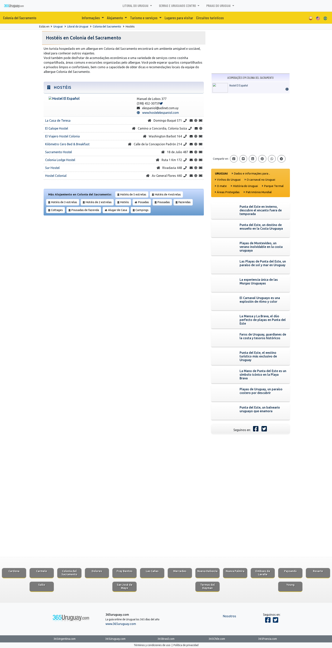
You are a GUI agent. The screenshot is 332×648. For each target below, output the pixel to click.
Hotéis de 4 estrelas (168, 194)
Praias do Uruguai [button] (218, 5)
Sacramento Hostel (58, 152)
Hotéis (124, 202)
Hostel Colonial (55, 175)
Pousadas (163, 202)
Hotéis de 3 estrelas (64, 202)
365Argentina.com (65, 638)
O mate (222, 186)
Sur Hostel (52, 167)
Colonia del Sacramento (19, 17)
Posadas (143, 202)
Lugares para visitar (179, 17)
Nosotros (229, 616)
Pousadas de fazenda (85, 210)
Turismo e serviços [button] (144, 17)
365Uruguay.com (115, 638)
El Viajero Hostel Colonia (62, 136)
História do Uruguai (245, 186)
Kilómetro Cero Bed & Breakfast (67, 144)
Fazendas (184, 202)
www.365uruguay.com (120, 624)
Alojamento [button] (115, 17)
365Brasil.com (166, 638)
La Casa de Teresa (58, 120)
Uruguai (58, 26)
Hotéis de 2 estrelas (98, 202)
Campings (142, 210)
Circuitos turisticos (210, 17)
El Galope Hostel (56, 128)
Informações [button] (91, 17)
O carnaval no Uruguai (261, 179)
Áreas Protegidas (228, 192)
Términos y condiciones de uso (152, 645)
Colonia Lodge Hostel (60, 160)
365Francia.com (267, 638)
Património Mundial (259, 192)
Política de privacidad (185, 645)
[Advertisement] (250, 123)
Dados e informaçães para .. (252, 173)
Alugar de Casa (117, 210)
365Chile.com (217, 638)
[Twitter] (161, 103)
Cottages (57, 210)
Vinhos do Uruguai (229, 179)
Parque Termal (274, 186)
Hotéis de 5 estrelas (133, 194)
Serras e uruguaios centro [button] (178, 5)
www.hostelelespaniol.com (159, 112)
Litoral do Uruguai (77, 26)
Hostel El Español (238, 85)
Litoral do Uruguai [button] (136, 5)
